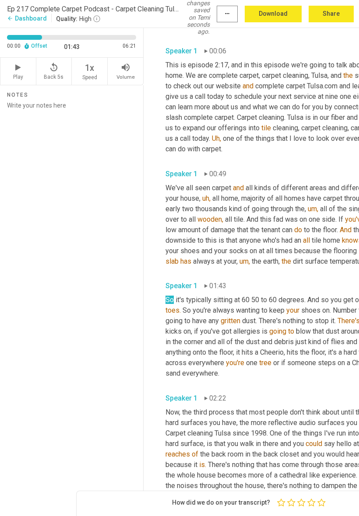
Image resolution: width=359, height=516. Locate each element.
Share (331, 13)
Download (273, 13)
